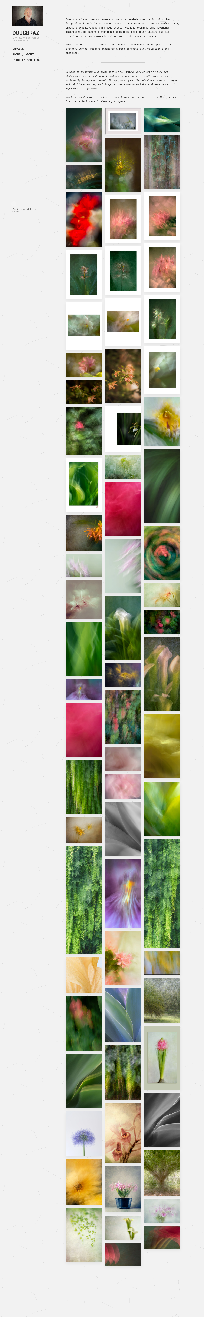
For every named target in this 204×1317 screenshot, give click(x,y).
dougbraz (25, 32)
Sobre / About (23, 54)
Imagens (18, 48)
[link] (27, 16)
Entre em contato (25, 60)
